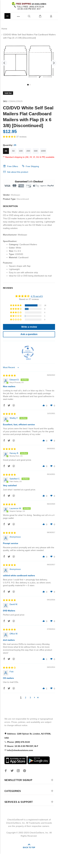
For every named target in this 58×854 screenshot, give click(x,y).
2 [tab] (30, 84)
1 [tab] (28, 84)
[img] (9, 375)
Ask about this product (17, 172)
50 (13, 151)
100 (21, 151)
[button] (9, 136)
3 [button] (30, 697)
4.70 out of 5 (37, 296)
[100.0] (28, 352)
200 (28, 151)
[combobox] (24, 16)
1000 (43, 151)
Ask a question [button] (29, 334)
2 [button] (25, 697)
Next (54, 63)
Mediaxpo (15, 195)
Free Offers (12, 166)
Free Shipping (32, 166)
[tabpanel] (29, 61)
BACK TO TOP (29, 847)
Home (4, 28)
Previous (4, 63)
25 (6, 151)
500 (35, 151)
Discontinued (23, 199)
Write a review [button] (29, 327)
